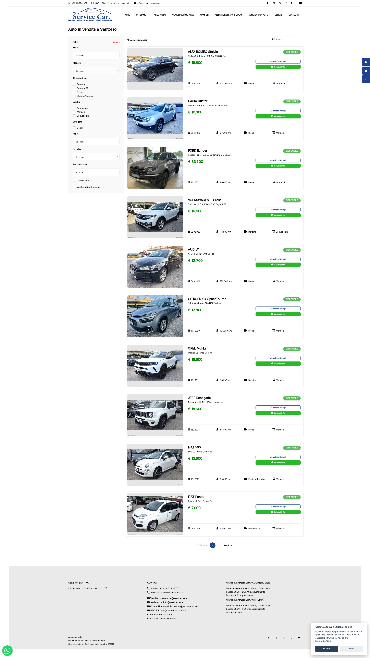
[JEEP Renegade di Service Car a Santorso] (155, 415)
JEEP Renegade (199, 398)
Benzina (81, 84)
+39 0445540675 (79, 3)
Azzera (116, 42)
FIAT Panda (196, 497)
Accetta (326, 649)
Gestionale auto (92, 644)
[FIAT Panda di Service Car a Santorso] (155, 513)
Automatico (82, 108)
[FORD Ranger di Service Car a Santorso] (155, 167)
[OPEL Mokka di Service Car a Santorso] (155, 365)
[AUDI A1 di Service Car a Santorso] (155, 266)
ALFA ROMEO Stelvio (203, 52)
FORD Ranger (197, 150)
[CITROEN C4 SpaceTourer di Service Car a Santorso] (155, 316)
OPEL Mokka (197, 348)
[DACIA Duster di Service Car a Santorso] (155, 118)
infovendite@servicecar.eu (148, 3)
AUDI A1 (193, 249)
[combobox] (96, 55)
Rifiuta (352, 649)
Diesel (80, 92)
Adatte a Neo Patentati (88, 187)
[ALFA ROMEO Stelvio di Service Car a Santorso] (155, 68)
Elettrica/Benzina (85, 96)
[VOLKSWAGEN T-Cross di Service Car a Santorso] (155, 217)
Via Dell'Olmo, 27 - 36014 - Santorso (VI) (112, 3)
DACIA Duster (197, 101)
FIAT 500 (194, 447)
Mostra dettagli (323, 641)
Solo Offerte (83, 180)
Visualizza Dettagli (278, 61)
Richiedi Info (279, 67)
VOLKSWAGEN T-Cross (204, 200)
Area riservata (75, 637)
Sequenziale (83, 115)
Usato (80, 127)
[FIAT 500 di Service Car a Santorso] (155, 464)
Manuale (81, 112)
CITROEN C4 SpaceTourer (207, 299)
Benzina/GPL (83, 88)
